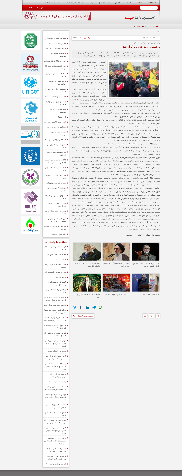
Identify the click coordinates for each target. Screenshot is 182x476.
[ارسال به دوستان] (144, 316)
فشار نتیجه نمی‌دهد (59, 234)
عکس (59, 2)
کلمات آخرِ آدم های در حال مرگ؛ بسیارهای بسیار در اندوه (55, 388)
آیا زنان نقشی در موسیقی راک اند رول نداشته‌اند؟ (55, 334)
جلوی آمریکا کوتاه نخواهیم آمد (55, 61)
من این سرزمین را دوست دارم (55, 272)
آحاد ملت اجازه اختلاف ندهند (55, 96)
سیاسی (139, 2)
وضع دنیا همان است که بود (56, 381)
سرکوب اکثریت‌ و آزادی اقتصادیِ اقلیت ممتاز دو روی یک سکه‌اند (55, 319)
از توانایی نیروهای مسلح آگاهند (54, 139)
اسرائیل (139, 235)
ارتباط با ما (48, 2)
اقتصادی (117, 2)
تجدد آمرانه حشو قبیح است (56, 254)
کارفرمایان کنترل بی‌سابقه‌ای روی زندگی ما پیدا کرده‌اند (56, 457)
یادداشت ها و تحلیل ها (75, 2)
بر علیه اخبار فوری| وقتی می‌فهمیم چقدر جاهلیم (57, 375)
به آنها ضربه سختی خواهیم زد (55, 38)
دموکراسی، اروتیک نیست (57, 351)
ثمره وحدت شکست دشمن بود (55, 122)
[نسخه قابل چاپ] (151, 316)
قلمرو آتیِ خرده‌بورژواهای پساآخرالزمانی (57, 283)
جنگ (148, 235)
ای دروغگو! (62, 117)
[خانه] (139, 19)
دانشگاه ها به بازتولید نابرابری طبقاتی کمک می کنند (55, 406)
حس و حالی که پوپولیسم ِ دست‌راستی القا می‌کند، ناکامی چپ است (55, 441)
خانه (158, 32)
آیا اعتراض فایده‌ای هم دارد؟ (56, 464)
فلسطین (129, 235)
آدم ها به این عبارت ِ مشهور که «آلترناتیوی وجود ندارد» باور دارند (55, 431)
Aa (89, 38)
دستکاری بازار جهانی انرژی (56, 127)
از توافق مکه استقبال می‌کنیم (56, 48)
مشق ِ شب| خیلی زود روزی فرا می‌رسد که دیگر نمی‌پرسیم (55, 421)
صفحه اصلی (151, 2)
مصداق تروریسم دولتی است (55, 183)
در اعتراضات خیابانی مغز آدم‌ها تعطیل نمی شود (55, 311)
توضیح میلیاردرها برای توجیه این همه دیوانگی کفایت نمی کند (55, 397)
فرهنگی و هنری (104, 2)
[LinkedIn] (88, 307)
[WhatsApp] (100, 307)
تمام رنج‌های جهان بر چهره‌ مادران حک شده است (56, 450)
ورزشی (91, 2)
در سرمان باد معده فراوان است (55, 305)
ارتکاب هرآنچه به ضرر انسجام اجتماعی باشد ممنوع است (55, 161)
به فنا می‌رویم (61, 277)
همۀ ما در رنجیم (60, 259)
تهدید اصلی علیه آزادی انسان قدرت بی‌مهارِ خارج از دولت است (55, 343)
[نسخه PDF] (157, 316)
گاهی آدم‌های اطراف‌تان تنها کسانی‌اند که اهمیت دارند (56, 357)
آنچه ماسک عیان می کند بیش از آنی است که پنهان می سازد (55, 298)
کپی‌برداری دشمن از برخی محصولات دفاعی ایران (57, 220)
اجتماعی (128, 2)
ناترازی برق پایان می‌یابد (138, 26)
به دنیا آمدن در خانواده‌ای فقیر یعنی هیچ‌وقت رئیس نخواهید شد (55, 366)
